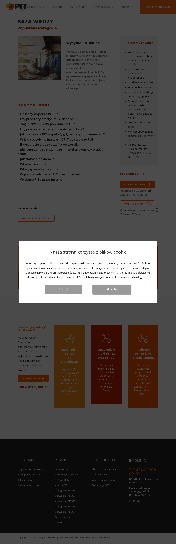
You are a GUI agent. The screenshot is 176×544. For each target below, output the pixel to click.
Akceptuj (112, 289)
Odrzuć (63, 289)
